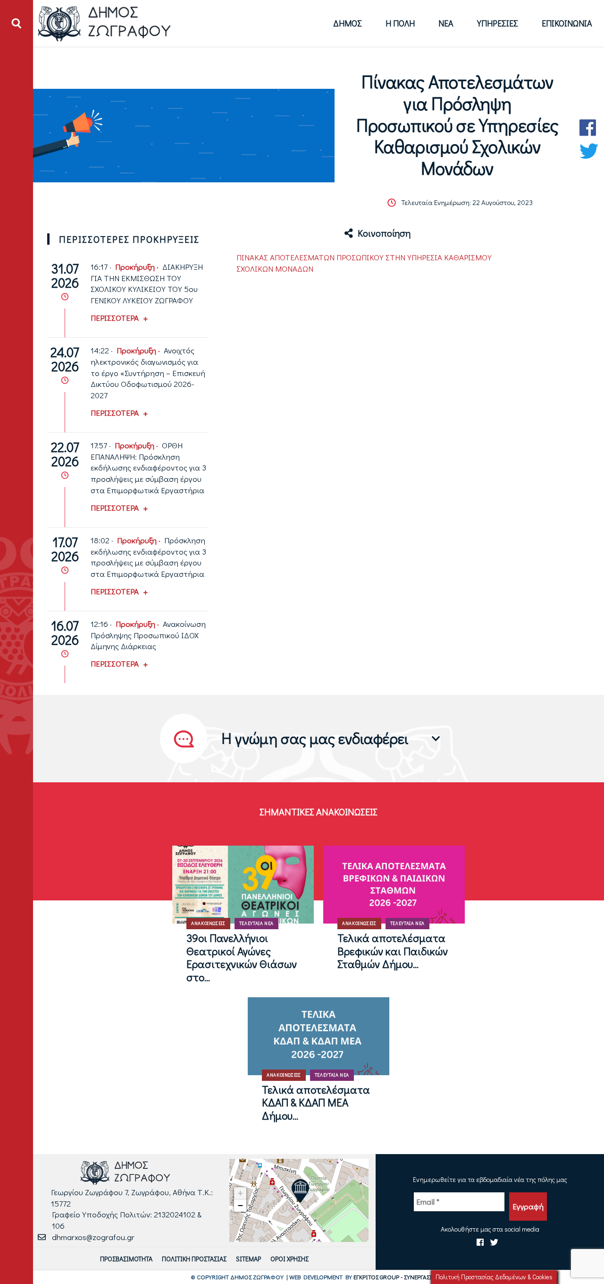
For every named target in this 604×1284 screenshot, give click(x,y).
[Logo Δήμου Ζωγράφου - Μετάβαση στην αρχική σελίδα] (104, 23)
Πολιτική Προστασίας (194, 1258)
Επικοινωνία (567, 23)
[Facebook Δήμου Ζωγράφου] (588, 127)
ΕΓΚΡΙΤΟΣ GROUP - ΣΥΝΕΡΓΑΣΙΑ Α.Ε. (399, 1277)
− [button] (240, 1205)
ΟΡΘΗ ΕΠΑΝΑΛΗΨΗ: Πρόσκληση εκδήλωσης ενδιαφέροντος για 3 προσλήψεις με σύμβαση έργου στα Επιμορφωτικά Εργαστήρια (148, 468)
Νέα (445, 23)
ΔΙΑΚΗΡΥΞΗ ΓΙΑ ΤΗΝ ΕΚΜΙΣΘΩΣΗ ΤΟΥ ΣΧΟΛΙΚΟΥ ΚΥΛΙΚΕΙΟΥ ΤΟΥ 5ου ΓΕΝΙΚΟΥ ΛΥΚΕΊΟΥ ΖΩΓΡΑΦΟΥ (147, 283)
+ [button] (240, 1193)
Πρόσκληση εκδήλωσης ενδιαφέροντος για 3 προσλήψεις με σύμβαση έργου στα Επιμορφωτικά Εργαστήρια (148, 557)
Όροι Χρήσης (289, 1258)
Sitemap (248, 1258)
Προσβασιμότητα (126, 1258)
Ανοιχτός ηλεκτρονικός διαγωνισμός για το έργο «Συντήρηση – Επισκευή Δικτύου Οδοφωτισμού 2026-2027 (148, 373)
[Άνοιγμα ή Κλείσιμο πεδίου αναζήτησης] (16, 23)
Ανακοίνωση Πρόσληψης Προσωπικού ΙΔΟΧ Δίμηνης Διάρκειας (148, 635)
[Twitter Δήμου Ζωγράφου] (588, 151)
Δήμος (347, 23)
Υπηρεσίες (497, 23)
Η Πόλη (400, 23)
